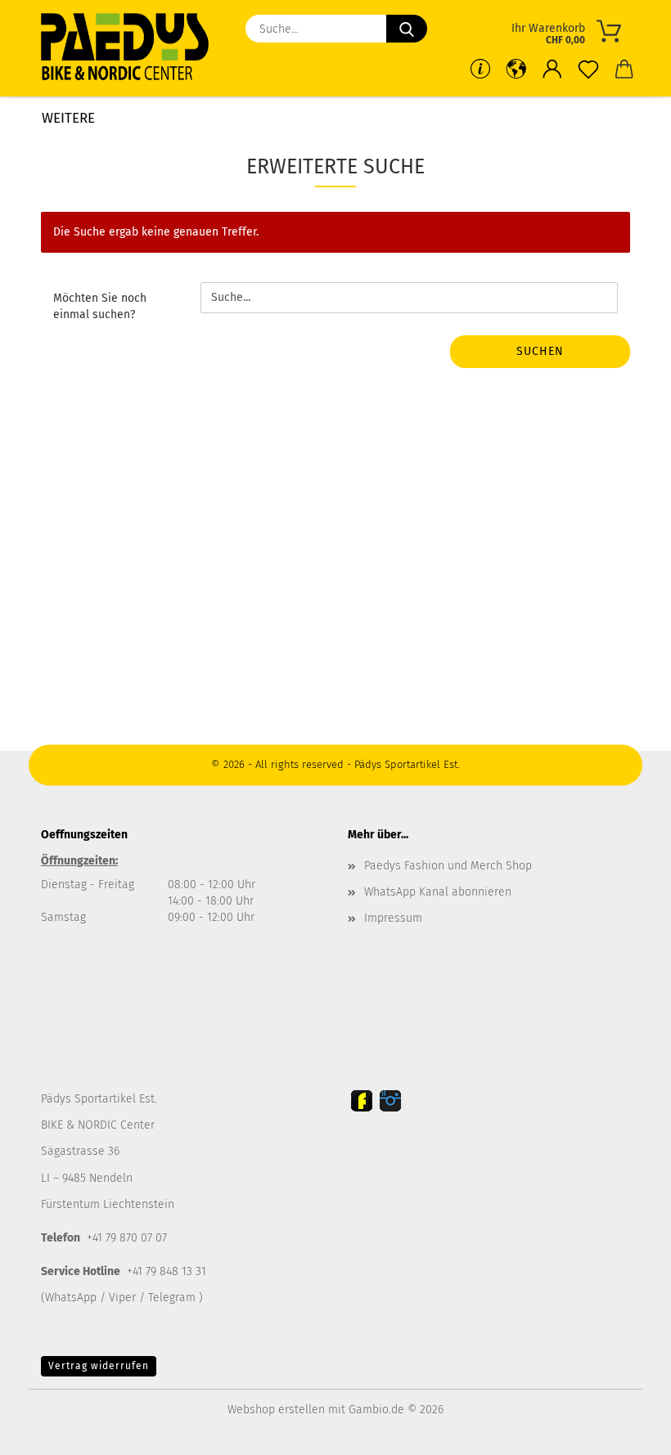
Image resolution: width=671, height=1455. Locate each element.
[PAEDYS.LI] (131, 49)
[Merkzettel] (588, 69)
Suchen (540, 351)
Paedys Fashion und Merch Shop (448, 866)
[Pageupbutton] (626, 1430)
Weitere (68, 118)
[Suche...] (406, 29)
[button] (552, 69)
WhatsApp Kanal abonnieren (437, 892)
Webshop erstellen (276, 1410)
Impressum (393, 918)
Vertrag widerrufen (98, 1366)
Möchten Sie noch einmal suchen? (99, 306)
